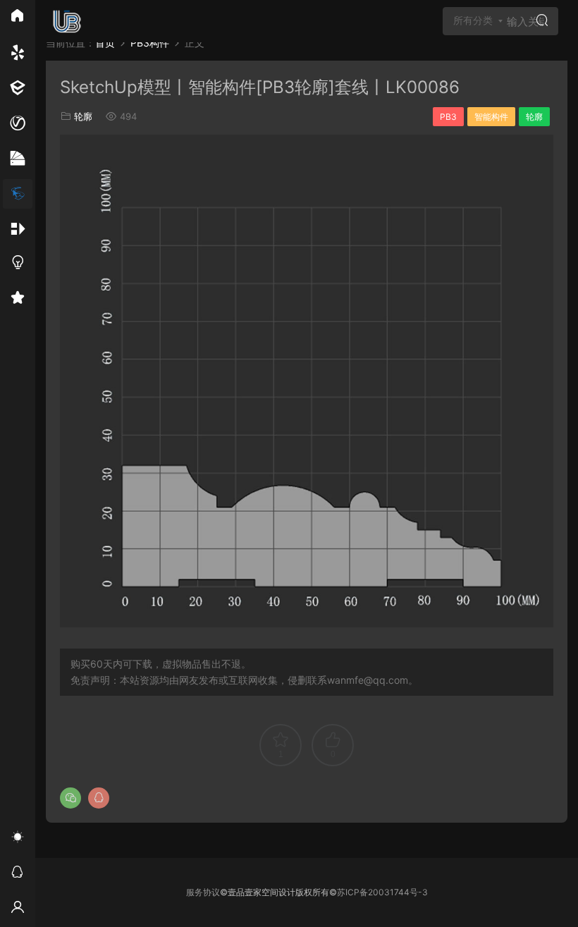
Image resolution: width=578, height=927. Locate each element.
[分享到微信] (70, 798)
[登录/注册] (17, 909)
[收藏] (17, 299)
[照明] (17, 264)
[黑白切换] (17, 839)
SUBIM (67, 21)
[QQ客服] (17, 874)
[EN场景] (17, 88)
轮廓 (83, 116)
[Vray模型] (17, 123)
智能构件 (491, 116)
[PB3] (17, 194)
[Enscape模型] (17, 53)
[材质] (17, 158)
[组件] (17, 229)
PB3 (448, 116)
